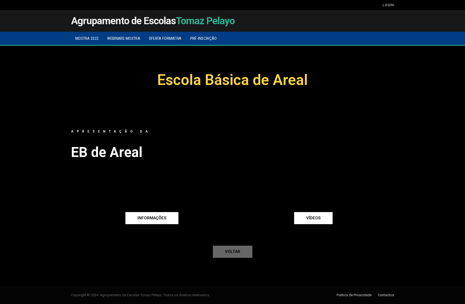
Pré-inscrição (203, 38)
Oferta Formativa (165, 38)
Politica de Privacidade (354, 295)
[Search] (372, 5)
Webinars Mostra (123, 38)
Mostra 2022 (86, 38)
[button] (151, 218)
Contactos (386, 295)
